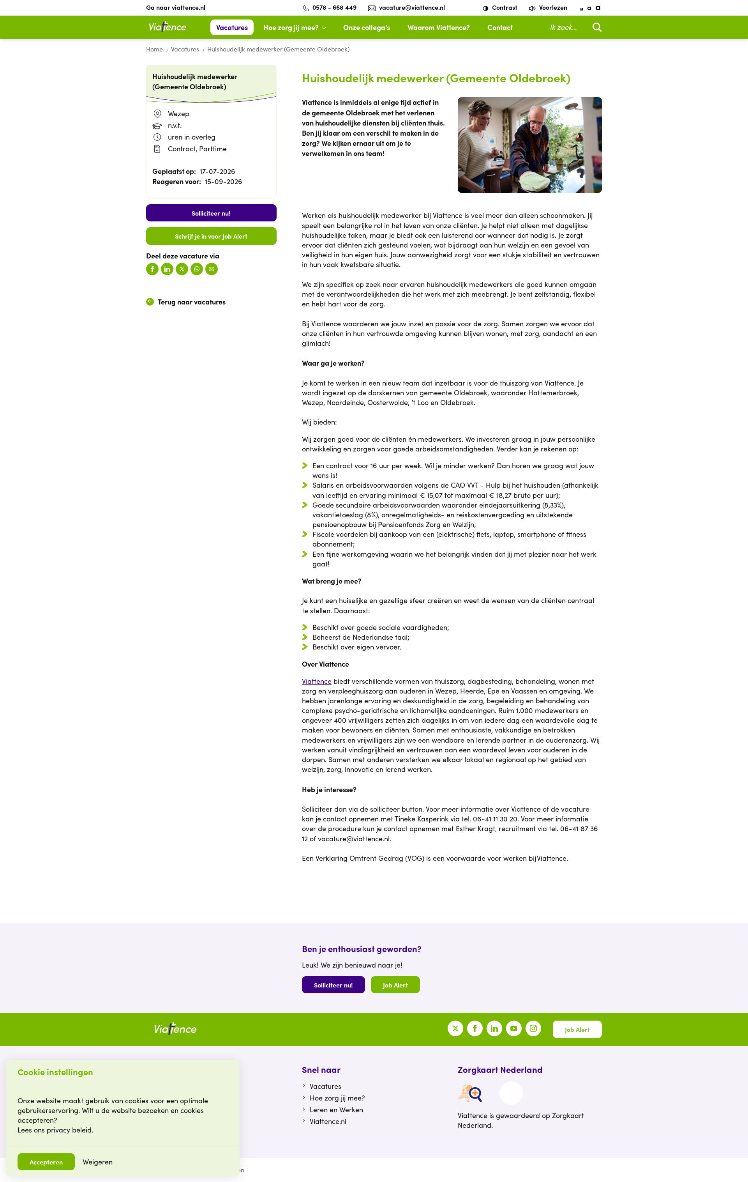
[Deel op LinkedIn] (167, 269)
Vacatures (232, 27)
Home (154, 49)
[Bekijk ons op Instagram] (533, 1028)
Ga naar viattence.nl (175, 7)
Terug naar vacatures (192, 301)
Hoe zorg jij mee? (291, 27)
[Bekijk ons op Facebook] (475, 1028)
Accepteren (46, 1161)
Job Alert (395, 984)
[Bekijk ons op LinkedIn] (494, 1028)
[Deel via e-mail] (211, 269)
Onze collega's (366, 27)
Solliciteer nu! (211, 213)
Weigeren (98, 1161)
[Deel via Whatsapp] (197, 269)
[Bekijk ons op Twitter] (455, 1028)
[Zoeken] (595, 27)
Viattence (317, 681)
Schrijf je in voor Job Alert (211, 236)
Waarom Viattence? (439, 27)
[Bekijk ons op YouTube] (514, 1028)
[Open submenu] (328, 27)
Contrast (503, 7)
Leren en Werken (336, 1109)
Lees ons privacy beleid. (55, 1129)
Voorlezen (552, 7)
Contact (500, 27)
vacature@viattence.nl (412, 7)
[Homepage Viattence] (167, 27)
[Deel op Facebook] (152, 269)
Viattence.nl (328, 1121)
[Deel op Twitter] (182, 269)
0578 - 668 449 (334, 7)
